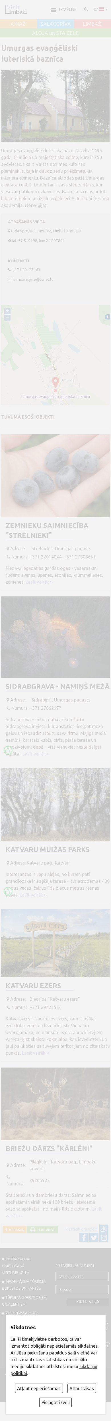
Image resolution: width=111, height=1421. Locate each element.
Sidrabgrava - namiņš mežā (58, 686)
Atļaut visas (81, 1388)
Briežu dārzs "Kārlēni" (49, 1148)
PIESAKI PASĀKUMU (21, 1313)
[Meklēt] (85, 9)
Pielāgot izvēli (56, 1402)
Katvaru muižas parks (48, 849)
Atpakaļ (15, 1229)
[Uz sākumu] (16, 9)
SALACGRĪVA (55, 24)
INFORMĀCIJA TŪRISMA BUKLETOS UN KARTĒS (24, 1285)
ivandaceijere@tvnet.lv (33, 279)
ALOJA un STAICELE (55, 33)
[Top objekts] (8, 750)
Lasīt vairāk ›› (39, 581)
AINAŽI (19, 24)
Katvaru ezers (33, 986)
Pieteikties (88, 1301)
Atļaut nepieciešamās (39, 1388)
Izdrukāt (45, 1229)
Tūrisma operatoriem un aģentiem (24, 1301)
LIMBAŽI (92, 24)
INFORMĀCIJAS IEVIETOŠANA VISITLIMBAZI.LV (16, 1266)
